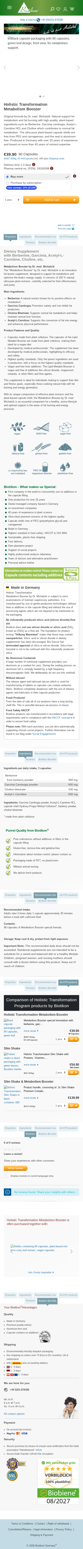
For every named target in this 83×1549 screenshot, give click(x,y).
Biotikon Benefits (47, 242)
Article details (30, 1031)
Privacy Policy (64, 1529)
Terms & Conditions (22, 1523)
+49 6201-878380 (19, 1389)
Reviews (30, 242)
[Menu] (9, 7)
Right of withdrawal (59, 1523)
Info (38, 1449)
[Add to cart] (73, 1039)
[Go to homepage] (28, 7)
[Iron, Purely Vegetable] (41, 1248)
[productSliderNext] (71, 1251)
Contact (41, 1523)
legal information (43, 1529)
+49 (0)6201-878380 (52, 19)
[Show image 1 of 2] (40, 96)
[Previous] (5, 67)
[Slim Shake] (12, 1063)
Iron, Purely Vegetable (40, 1272)
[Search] (52, 9)
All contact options (14, 1413)
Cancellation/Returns (20, 1529)
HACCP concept (61, 717)
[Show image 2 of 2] (44, 96)
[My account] (65, 7)
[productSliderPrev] (11, 1251)
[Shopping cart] (72, 8)
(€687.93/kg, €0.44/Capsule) (19, 158)
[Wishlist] (58, 8)
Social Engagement (43, 733)
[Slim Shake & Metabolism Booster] (12, 1097)
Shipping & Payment (41, 1535)
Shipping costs (56, 158)
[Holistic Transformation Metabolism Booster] (12, 1030)
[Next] (78, 67)
